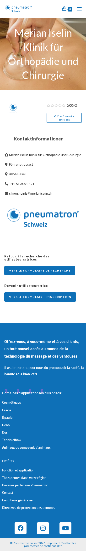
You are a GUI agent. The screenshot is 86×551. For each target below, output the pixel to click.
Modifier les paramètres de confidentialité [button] (50, 544)
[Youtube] (65, 528)
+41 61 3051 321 (21, 184)
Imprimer (53, 543)
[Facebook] (21, 528)
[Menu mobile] (77, 9)
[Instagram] (43, 528)
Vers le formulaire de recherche (39, 270)
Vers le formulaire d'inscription (40, 297)
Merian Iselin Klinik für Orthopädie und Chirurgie (45, 155)
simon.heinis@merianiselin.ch (30, 193)
